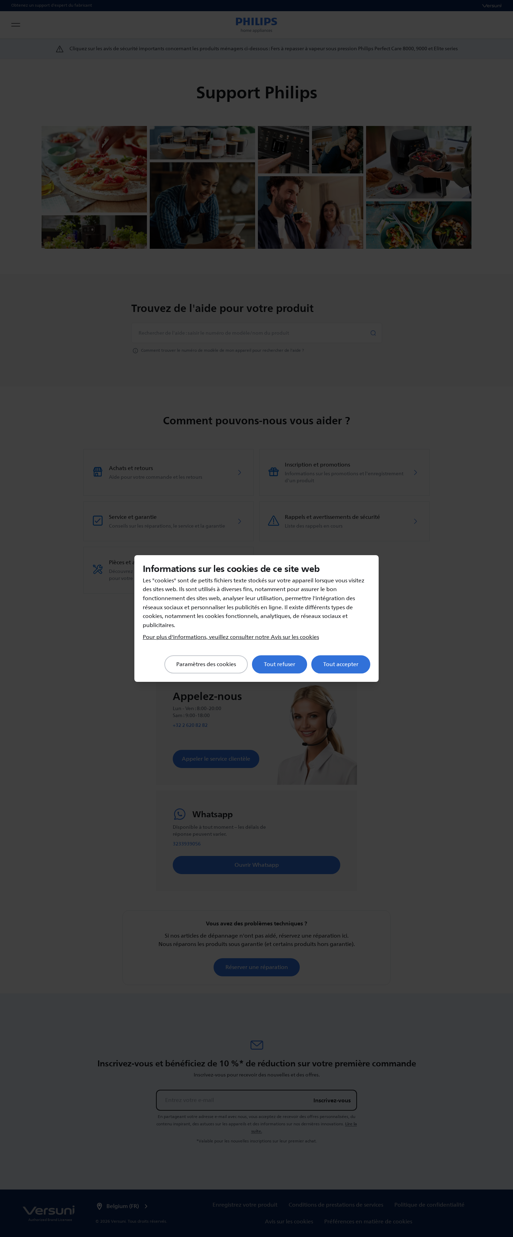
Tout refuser (279, 664)
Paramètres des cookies (206, 664)
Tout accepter (340, 664)
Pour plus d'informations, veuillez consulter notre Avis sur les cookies (231, 637)
